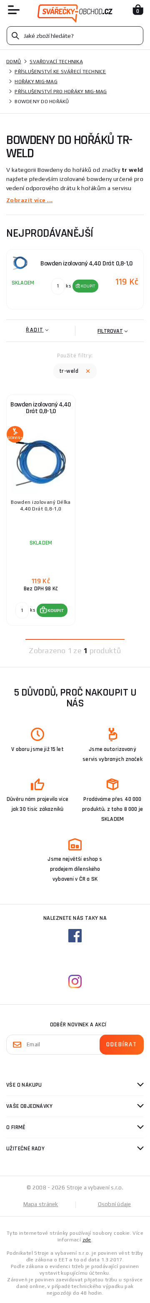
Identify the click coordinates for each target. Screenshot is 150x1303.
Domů (13, 61)
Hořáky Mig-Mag (36, 81)
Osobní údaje (114, 1204)
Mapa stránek (40, 1204)
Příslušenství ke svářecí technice (60, 71)
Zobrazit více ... (29, 200)
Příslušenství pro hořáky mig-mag (61, 91)
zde (86, 1240)
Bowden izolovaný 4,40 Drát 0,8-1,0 (40, 408)
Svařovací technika (56, 61)
